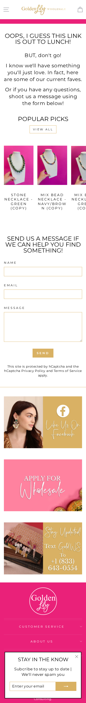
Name (10, 262)
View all (43, 129)
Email (11, 285)
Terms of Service (68, 371)
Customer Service (42, 626)
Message (14, 308)
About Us (42, 641)
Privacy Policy (33, 371)
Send (43, 353)
